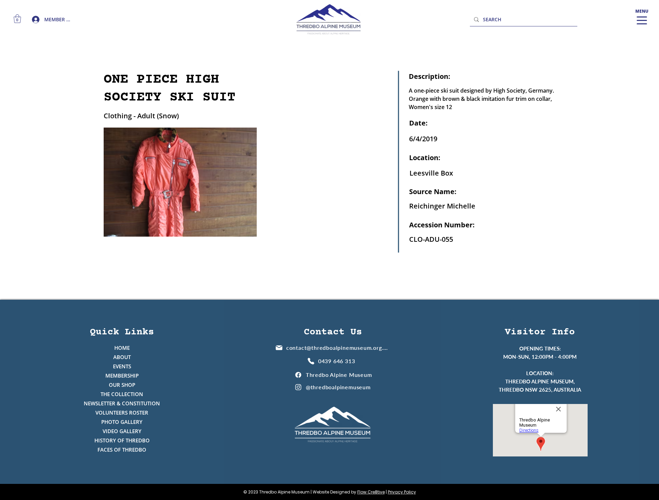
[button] (17, 18)
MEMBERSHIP (122, 375)
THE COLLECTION (122, 394)
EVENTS (122, 366)
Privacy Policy (402, 492)
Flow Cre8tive (371, 492)
